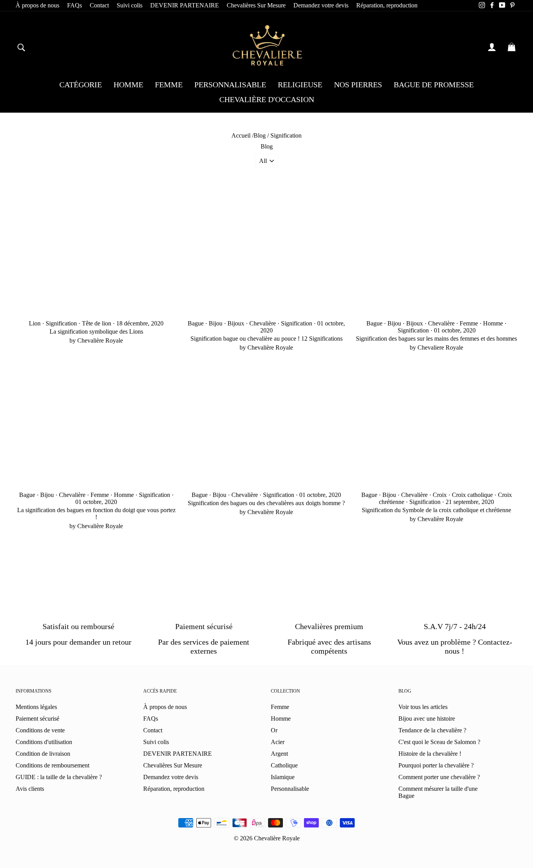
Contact (99, 5)
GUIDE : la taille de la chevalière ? (59, 777)
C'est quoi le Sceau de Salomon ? (439, 742)
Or (274, 730)
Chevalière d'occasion (266, 99)
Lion (35, 323)
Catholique (284, 765)
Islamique (283, 777)
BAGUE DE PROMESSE (434, 84)
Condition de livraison (43, 753)
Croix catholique (472, 494)
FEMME (169, 84)
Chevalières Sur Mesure (256, 5)
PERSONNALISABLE (230, 84)
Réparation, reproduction (387, 5)
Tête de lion (96, 323)
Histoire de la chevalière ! (429, 753)
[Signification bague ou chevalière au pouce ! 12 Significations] (266, 251)
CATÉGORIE (80, 84)
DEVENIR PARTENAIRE (184, 5)
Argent (279, 753)
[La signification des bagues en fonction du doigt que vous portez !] (96, 423)
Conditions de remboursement (52, 765)
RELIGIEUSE (300, 84)
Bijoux (235, 323)
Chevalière (262, 323)
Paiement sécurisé (37, 718)
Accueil (241, 135)
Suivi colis (129, 5)
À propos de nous (37, 5)
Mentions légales (36, 707)
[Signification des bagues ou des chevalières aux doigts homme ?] (266, 423)
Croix (440, 494)
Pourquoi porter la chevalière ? (436, 765)
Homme (493, 323)
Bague (196, 323)
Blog (260, 135)
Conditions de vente (40, 730)
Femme (469, 323)
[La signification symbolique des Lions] (96, 251)
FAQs (74, 5)
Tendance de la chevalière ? (432, 730)
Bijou (215, 323)
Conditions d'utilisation (44, 742)
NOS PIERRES (358, 84)
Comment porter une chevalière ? (439, 777)
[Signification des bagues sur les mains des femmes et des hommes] (436, 251)
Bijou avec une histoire (426, 718)
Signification (61, 323)
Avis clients (30, 788)
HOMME (128, 84)
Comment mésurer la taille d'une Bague (438, 792)
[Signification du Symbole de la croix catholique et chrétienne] (436, 423)
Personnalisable (290, 788)
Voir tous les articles (423, 707)
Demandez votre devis (320, 5)
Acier (277, 742)
